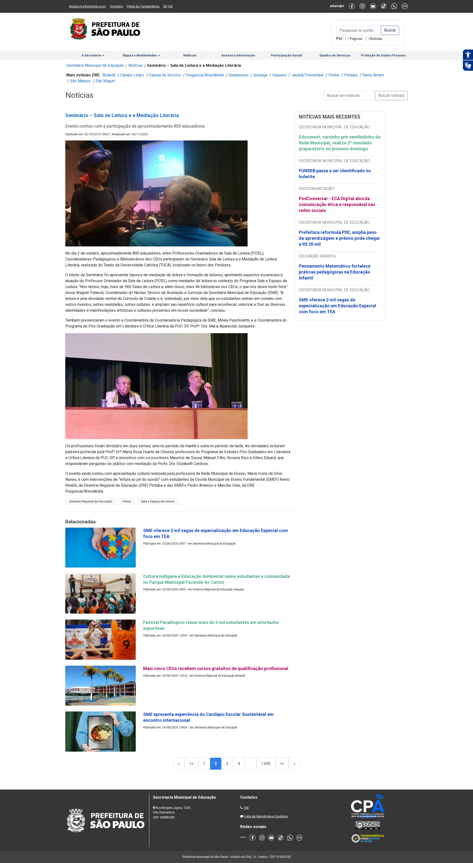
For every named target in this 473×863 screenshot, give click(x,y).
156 (246, 808)
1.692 (266, 763)
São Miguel (105, 81)
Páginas (356, 38)
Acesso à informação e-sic (87, 6)
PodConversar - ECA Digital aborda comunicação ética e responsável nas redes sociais (337, 204)
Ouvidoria (116, 6)
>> (282, 763)
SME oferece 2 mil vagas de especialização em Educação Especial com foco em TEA (337, 305)
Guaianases (239, 75)
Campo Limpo (132, 75)
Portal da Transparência (143, 6)
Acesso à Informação (238, 55)
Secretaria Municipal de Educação (95, 65)
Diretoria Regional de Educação (90, 501)
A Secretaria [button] (92, 55)
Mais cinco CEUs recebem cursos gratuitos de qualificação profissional (215, 668)
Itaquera (279, 75)
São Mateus (80, 81)
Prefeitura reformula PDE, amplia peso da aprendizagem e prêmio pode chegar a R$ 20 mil (339, 238)
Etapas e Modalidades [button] (140, 55)
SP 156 (168, 6)
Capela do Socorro (165, 75)
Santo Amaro (373, 75)
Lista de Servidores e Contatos (266, 816)
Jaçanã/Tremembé (307, 75)
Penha (333, 75)
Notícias (376, 38)
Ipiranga (260, 75)
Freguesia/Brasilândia (205, 75)
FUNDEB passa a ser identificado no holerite (335, 173)
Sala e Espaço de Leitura (157, 501)
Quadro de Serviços (335, 55)
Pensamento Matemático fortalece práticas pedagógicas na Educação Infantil (335, 271)
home (127, 501)
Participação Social (286, 55)
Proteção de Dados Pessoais (383, 55)
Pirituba (350, 75)
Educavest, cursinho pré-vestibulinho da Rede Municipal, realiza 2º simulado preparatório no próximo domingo (339, 142)
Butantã (108, 75)
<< (191, 763)
